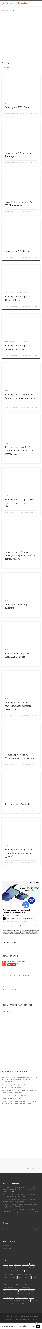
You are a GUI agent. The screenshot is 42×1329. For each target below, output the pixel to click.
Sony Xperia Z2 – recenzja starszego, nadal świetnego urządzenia (18, 706)
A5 (11, 1264)
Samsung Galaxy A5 (26, 1290)
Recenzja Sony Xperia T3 (17, 804)
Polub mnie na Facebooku (16, 975)
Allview (17, 1264)
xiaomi (34, 1300)
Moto (11, 1274)
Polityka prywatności (10, 1248)
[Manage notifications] (36, 1323)
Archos (25, 1264)
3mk (5, 1264)
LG (5, 1274)
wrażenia (26, 1300)
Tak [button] (38, 1326)
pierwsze (7, 1281)
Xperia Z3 (15, 1304)
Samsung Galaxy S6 (11, 1294)
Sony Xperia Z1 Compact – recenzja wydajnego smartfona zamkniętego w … (20, 555)
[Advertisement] (21, 35)
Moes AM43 (7, 1245)
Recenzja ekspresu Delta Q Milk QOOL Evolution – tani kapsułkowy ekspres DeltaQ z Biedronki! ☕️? (20, 1079)
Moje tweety (6, 1011)
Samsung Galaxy (10, 1290)
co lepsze (7, 1267)
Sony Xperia (8, 1297)
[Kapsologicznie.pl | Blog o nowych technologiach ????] (14, 3)
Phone (35, 1277)
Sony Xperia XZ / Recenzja (18, 251)
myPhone (28, 1274)
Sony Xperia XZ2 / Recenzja (19, 107)
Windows (17, 1300)
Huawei (20, 1271)
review (27, 1284)
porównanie (8, 1284)
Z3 (23, 1304)
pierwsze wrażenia (20, 1281)
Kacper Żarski (11, 211)
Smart (24, 1294)
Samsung (25, 1287)
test (31, 1297)
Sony (31, 1294)
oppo (20, 1277)
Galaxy (21, 1267)
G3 (15, 1267)
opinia (13, 1277)
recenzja (18, 1284)
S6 (18, 1287)
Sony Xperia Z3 (21, 1297)
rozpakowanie (9, 1287)
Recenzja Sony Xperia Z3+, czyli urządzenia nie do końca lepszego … (20, 450)
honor (6, 1271)
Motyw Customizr (31, 1319)
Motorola (19, 1274)
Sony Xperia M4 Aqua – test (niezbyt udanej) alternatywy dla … (19, 503)
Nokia (6, 1277)
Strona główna (6, 10)
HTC (12, 1271)
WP (12, 1319)
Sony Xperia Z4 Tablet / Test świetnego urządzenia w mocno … (20, 398)
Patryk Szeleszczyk (13, 113)
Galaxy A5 (30, 1267)
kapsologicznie (30, 1271)
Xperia (6, 1304)
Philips (27, 1277)
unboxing (7, 1300)
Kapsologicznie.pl (13, 1317)
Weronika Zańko (12, 564)
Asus (32, 1264)
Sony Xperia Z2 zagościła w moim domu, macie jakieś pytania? (19, 853)
